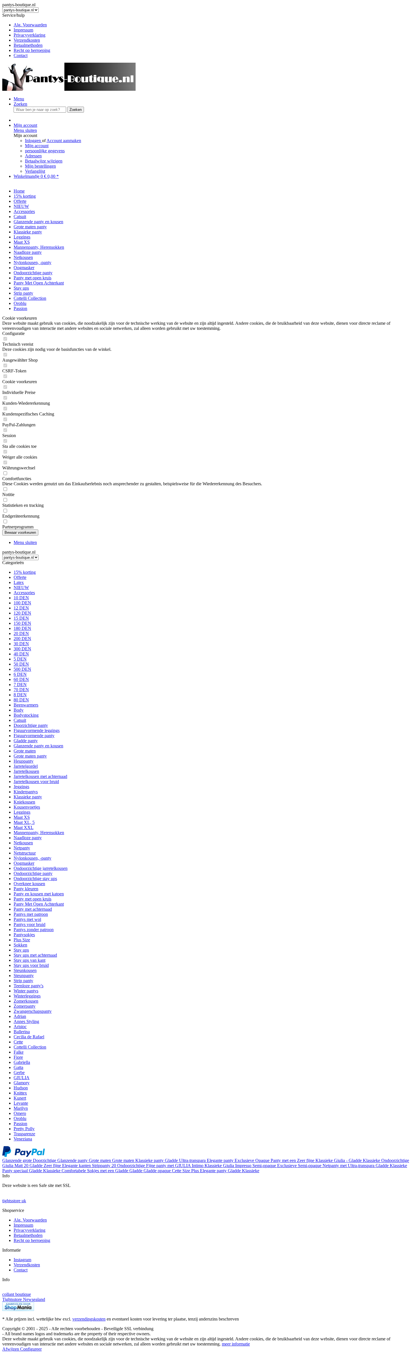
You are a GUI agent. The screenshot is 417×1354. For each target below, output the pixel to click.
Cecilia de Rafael (29, 1036)
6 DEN (20, 674)
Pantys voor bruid (29, 924)
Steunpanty (24, 975)
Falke (19, 1052)
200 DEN (22, 638)
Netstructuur (25, 853)
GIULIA (22, 1077)
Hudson (21, 1087)
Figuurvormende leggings (37, 730)
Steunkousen (25, 970)
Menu (19, 98)
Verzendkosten (27, 40)
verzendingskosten (89, 1319)
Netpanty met (335, 1165)
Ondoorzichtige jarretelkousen (41, 868)
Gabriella (22, 1062)
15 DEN (21, 618)
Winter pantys (26, 990)
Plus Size (22, 939)
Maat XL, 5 (24, 822)
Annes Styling (26, 1021)
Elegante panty (221, 1160)
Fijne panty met (160, 1165)
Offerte (20, 577)
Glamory (22, 1082)
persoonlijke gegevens (45, 150)
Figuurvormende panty (34, 735)
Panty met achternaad (33, 909)
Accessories (24, 592)
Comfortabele (74, 1170)
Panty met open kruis (32, 899)
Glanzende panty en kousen (38, 745)
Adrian (20, 1016)
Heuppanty (23, 761)
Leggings (22, 812)
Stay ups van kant (29, 960)
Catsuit (20, 720)
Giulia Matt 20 (16, 1165)
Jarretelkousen (26, 771)
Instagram (22, 1259)
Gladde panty (26, 740)
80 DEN (21, 699)
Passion (20, 1123)
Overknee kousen (29, 883)
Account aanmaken (64, 140)
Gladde (172, 1160)
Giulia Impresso (237, 1165)
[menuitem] (214, 25)
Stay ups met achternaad (35, 955)
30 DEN (21, 643)
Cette (18, 1041)
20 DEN (21, 633)
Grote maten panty (30, 756)
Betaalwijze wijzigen (43, 161)
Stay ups (21, 950)
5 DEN (20, 659)
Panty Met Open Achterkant (39, 904)
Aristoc (20, 1026)
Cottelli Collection (30, 1047)
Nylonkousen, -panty (32, 858)
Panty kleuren (26, 888)
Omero (20, 1113)
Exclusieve (245, 1160)
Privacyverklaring (29, 35)
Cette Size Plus (186, 1170)
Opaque (263, 1160)
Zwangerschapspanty (33, 1011)
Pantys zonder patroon (34, 929)
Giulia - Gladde (348, 1160)
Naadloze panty (28, 837)
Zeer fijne (306, 1160)
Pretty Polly (24, 1128)
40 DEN (21, 653)
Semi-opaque (264, 1165)
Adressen (33, 155)
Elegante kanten (77, 1165)
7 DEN (20, 684)
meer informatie (236, 1344)
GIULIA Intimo (190, 1165)
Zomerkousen (26, 1001)
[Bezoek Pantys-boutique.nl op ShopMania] (18, 1309)
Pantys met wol (27, 919)
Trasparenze (24, 1133)
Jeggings (21, 786)
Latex (19, 582)
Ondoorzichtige (395, 1160)
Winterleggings (27, 996)
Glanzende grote (17, 1160)
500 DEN (22, 669)
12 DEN (21, 608)
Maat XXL (23, 827)
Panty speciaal (15, 1170)
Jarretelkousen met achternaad (40, 776)
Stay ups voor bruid (31, 965)
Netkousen (23, 842)
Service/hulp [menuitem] (26, 35)
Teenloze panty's (28, 985)
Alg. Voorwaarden (30, 24)
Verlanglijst (35, 171)
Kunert (20, 1098)
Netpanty (22, 847)
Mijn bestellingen (40, 166)
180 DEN (22, 628)
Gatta (18, 1067)
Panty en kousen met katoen (39, 893)
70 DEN (21, 689)
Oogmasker (24, 863)
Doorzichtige (45, 1160)
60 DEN (21, 679)
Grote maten (25, 750)
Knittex (20, 1093)
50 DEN (21, 664)
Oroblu (20, 1118)
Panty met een (284, 1160)
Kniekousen (24, 802)
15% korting (25, 572)
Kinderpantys (26, 791)
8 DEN (20, 694)
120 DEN (22, 613)
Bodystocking (26, 715)
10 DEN (21, 597)
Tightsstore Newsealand (23, 1299)
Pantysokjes (24, 934)
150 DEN (22, 623)
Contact (21, 55)
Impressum (23, 30)
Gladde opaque (158, 1170)
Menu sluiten (25, 130)
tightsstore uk (14, 1200)
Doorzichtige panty (31, 725)
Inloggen (33, 140)
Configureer (31, 1349)
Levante (21, 1103)
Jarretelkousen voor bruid (36, 781)
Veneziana (23, 1138)
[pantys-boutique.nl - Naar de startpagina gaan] (69, 89)
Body (19, 710)
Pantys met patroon (31, 914)
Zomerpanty (24, 1006)
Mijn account (37, 145)
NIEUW (21, 587)
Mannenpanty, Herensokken (39, 832)
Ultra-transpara (193, 1160)
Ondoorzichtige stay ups (35, 878)
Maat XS (22, 817)
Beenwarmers (26, 705)
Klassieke (324, 1160)
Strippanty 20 (104, 1165)
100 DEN (22, 602)
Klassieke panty (28, 796)
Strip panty (23, 980)
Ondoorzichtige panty (33, 873)
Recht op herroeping (32, 50)
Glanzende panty (73, 1160)
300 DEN (22, 648)
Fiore (18, 1057)
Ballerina (22, 1031)
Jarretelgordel (26, 766)
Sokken (20, 944)
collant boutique (16, 1294)
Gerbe (19, 1072)
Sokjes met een (101, 1170)
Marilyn (21, 1108)
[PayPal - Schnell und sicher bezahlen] (23, 1155)
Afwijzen (11, 1349)
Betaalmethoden (28, 45)
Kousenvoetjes (27, 807)
